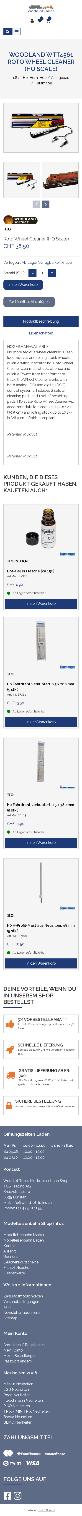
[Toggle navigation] (16, 31)
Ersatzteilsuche (16, 1268)
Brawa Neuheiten (17, 1417)
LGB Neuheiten (16, 1389)
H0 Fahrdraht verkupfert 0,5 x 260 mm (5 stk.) (40, 687)
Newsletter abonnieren (22, 1312)
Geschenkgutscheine (20, 1262)
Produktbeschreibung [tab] (41, 321)
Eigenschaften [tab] (41, 333)
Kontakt (10, 1246)
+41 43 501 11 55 (29, 1208)
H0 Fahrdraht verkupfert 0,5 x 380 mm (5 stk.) (40, 807)
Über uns (10, 1257)
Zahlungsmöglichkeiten (23, 1296)
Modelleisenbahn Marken (24, 1235)
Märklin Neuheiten (18, 1384)
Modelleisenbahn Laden (23, 1240)
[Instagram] (17, 1496)
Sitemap (10, 1318)
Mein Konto (13, 1350)
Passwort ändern (17, 1361)
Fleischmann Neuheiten (23, 1400)
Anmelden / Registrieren (24, 1345)
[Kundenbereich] (33, 20)
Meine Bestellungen (19, 1356)
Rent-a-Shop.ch (46, 1510)
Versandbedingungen (21, 1301)
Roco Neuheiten (17, 1395)
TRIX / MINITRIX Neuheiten (26, 1411)
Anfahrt (9, 1251)
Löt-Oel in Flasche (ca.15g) (30, 571)
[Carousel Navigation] (41, 204)
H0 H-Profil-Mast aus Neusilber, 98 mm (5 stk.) (41, 928)
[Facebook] (7, 1496)
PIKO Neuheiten (16, 1406)
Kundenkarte (14, 1273)
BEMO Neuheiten (17, 1422)
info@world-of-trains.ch (32, 1202)
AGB (7, 1307)
